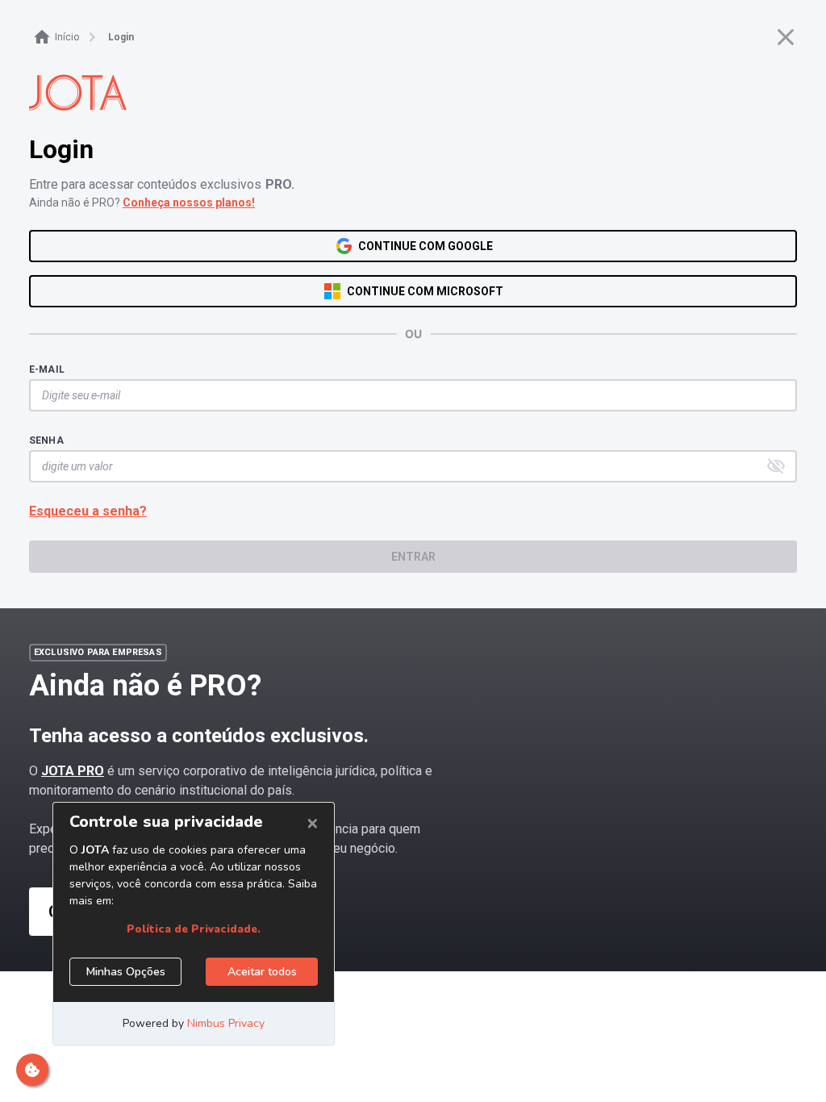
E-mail (47, 369)
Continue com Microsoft (425, 291)
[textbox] (405, 395)
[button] (776, 466)
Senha (46, 440)
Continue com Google (425, 246)
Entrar (413, 556)
